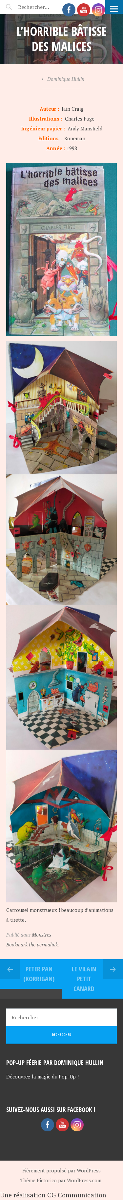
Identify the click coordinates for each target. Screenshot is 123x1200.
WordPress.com (84, 1180)
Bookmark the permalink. (32, 944)
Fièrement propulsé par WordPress (61, 1170)
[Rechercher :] (45, 7)
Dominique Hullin (65, 79)
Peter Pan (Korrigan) (38, 973)
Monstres (41, 934)
